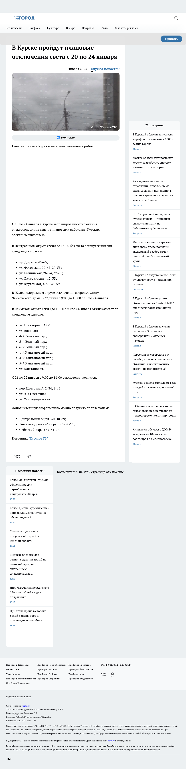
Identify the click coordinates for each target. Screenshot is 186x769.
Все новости (14, 28)
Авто (104, 28)
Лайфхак (34, 28)
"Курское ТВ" (38, 438)
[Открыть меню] (7, 18)
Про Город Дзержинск (48, 678)
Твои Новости (13, 674)
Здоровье (88, 28)
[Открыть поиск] (176, 18)
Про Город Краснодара (18, 683)
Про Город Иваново (47, 669)
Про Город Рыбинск (47, 674)
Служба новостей (105, 69)
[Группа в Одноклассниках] (112, 674)
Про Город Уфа (76, 674)
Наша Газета (12, 669)
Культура (53, 28)
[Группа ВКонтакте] (66, 138)
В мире (70, 28)
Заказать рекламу (126, 28)
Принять (171, 39)
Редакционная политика (18, 696)
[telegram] (30, 456)
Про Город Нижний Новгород (21, 678)
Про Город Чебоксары (17, 664)
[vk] (17, 456)
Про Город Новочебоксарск (51, 664)
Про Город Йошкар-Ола (80, 669)
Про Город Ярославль (79, 664)
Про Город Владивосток (80, 678)
